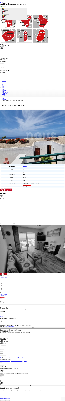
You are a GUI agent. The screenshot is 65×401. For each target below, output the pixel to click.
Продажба (4, 81)
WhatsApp (3, 297)
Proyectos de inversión (6, 92)
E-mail (1, 383)
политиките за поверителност (9, 303)
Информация (4, 85)
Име (1, 301)
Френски (5, 12)
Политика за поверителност (5, 361)
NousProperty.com (3, 2)
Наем (8, 45)
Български (4, 6)
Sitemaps (25, 361)
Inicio (3, 89)
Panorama (25, 166)
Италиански (6, 14)
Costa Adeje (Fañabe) (3, 277)
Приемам (7, 303)
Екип (3, 86)
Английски (6, 10)
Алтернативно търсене (4, 58)
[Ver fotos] (1, 274)
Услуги (3, 84)
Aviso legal (21, 361)
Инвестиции (11, 357)
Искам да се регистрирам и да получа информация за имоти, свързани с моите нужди (15, 325)
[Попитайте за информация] (6, 274)
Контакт (3, 87)
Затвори (2, 365)
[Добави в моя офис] (4, 274)
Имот (1, 380)
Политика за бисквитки (15, 361)
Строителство (4, 83)
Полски (5, 16)
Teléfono (2, 302)
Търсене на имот (3, 7)
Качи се (1, 316)
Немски (5, 15)
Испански (6, 8)
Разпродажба (3, 45)
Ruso (5, 11)
